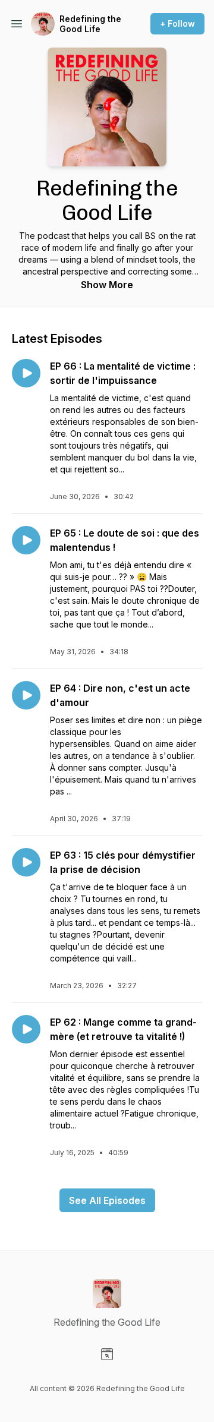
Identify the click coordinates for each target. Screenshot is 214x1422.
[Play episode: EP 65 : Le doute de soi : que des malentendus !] (26, 540)
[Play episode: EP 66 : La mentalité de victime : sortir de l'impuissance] (26, 373)
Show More (107, 285)
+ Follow (177, 23)
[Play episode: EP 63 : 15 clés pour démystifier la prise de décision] (26, 862)
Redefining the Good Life (90, 24)
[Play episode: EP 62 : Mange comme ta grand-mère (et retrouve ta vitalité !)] (26, 1029)
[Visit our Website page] (107, 1354)
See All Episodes (107, 1200)
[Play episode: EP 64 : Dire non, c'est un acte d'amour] (26, 695)
